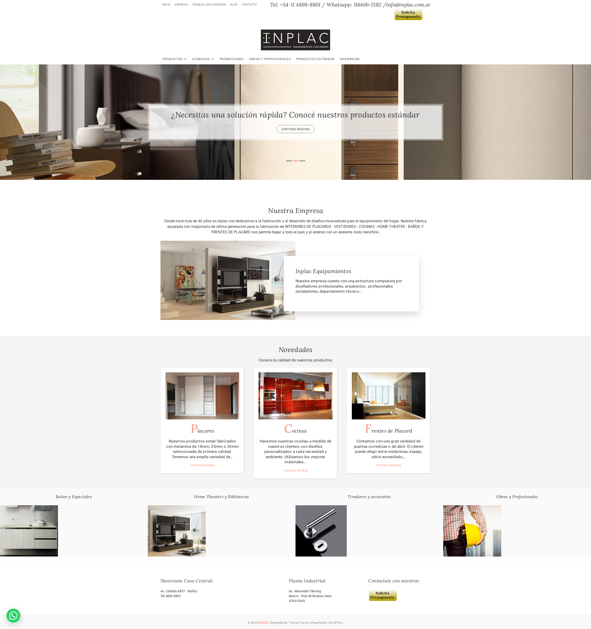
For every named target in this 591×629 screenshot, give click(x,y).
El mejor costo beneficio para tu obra (295, 114)
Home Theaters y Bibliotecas (221, 496)
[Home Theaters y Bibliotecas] (177, 508)
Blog (233, 4)
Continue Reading (202, 465)
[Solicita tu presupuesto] (408, 11)
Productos (173, 59)
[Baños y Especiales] (29, 508)
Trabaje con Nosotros (209, 4)
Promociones (232, 59)
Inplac (263, 622)
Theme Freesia (299, 622)
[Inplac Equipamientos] (228, 243)
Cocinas (295, 428)
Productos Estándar (315, 59)
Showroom (349, 59)
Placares (202, 428)
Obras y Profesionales (270, 59)
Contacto (249, 4)
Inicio (166, 4)
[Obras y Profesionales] (472, 508)
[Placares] (202, 395)
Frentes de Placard (388, 428)
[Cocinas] (295, 395)
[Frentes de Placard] (388, 395)
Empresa (181, 4)
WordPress (335, 622)
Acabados (201, 59)
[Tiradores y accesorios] (321, 508)
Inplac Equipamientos (323, 271)
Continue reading (295, 129)
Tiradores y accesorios (369, 496)
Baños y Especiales (74, 496)
